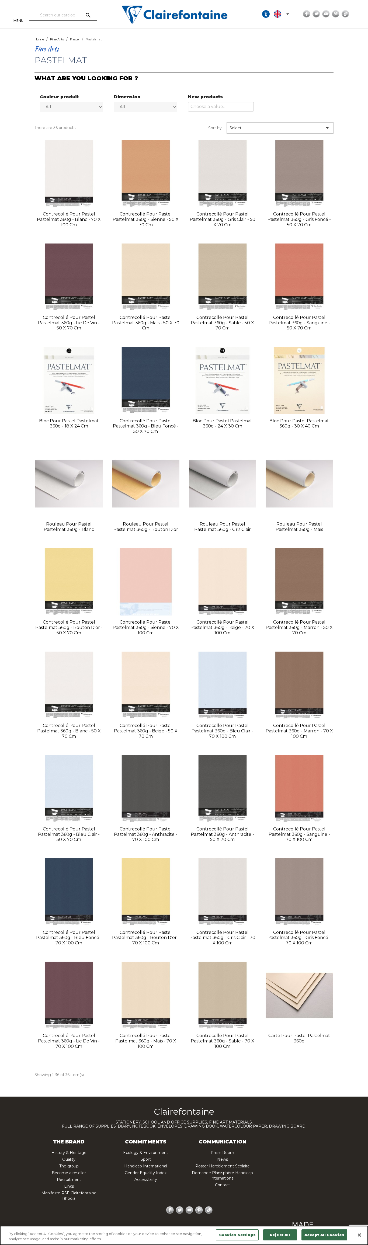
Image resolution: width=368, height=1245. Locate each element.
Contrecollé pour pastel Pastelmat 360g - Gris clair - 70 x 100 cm (222, 938)
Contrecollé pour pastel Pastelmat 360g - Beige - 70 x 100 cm (222, 627)
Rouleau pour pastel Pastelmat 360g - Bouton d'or (145, 526)
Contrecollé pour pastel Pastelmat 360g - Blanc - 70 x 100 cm (69, 219)
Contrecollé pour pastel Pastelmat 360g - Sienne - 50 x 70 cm (146, 219)
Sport (146, 1159)
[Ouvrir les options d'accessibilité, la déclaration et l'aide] (266, 14)
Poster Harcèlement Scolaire (222, 1166)
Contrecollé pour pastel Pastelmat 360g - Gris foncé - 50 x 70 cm (299, 219)
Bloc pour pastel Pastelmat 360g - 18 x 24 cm (69, 423)
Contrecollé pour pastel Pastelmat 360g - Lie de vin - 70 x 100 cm (69, 1041)
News (222, 1159)
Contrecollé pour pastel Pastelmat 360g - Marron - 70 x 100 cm (299, 731)
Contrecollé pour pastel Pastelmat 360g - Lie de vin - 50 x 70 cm (69, 323)
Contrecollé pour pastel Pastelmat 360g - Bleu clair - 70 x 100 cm (222, 731)
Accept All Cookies (324, 1235)
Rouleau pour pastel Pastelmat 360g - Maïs (299, 526)
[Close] (359, 1235)
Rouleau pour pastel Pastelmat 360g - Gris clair (222, 526)
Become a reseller (69, 1172)
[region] (184, 1235)
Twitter (316, 14)
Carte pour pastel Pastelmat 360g (299, 1038)
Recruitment (69, 1179)
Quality (68, 1159)
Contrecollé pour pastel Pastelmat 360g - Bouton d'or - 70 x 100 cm (145, 938)
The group (69, 1166)
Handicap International (145, 1166)
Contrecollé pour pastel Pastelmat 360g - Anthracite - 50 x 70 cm (222, 834)
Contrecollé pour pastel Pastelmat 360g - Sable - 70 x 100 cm (222, 1041)
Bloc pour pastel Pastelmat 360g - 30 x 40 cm (299, 423)
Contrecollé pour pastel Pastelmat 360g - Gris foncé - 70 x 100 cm (299, 938)
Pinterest (335, 14)
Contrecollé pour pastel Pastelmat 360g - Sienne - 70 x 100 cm (146, 627)
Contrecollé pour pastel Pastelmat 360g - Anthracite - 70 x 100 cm (145, 834)
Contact (222, 1185)
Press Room (222, 1152)
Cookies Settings (237, 1235)
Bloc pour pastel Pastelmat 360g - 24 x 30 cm (222, 423)
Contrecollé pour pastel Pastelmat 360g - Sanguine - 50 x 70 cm (299, 323)
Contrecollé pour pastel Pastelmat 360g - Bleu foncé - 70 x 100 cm (69, 938)
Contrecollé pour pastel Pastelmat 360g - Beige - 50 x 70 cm (146, 731)
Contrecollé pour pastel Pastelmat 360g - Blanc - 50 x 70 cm (69, 731)
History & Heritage (68, 1152)
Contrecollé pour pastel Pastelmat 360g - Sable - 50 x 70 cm (222, 323)
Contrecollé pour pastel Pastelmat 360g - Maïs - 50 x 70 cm (145, 323)
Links (69, 1186)
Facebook (306, 14)
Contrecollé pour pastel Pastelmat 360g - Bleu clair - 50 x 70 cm (69, 834)
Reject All (280, 1235)
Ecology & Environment (145, 1152)
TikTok (345, 14)
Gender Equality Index (145, 1172)
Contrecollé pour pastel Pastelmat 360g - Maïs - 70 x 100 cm (145, 1041)
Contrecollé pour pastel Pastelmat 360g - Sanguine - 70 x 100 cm (299, 834)
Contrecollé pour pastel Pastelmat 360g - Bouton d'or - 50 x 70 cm (69, 627)
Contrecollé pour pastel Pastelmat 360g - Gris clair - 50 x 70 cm (222, 219)
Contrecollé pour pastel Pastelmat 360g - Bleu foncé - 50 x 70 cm (146, 426)
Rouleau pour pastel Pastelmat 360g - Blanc (69, 526)
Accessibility (145, 1179)
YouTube (326, 14)
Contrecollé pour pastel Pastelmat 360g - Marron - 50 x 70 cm (299, 627)
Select (280, 128)
